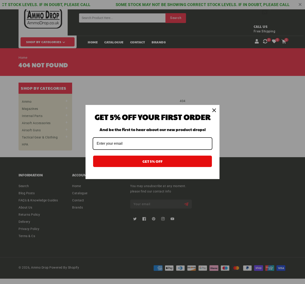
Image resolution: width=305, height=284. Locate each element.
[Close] (214, 110)
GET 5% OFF (152, 161)
